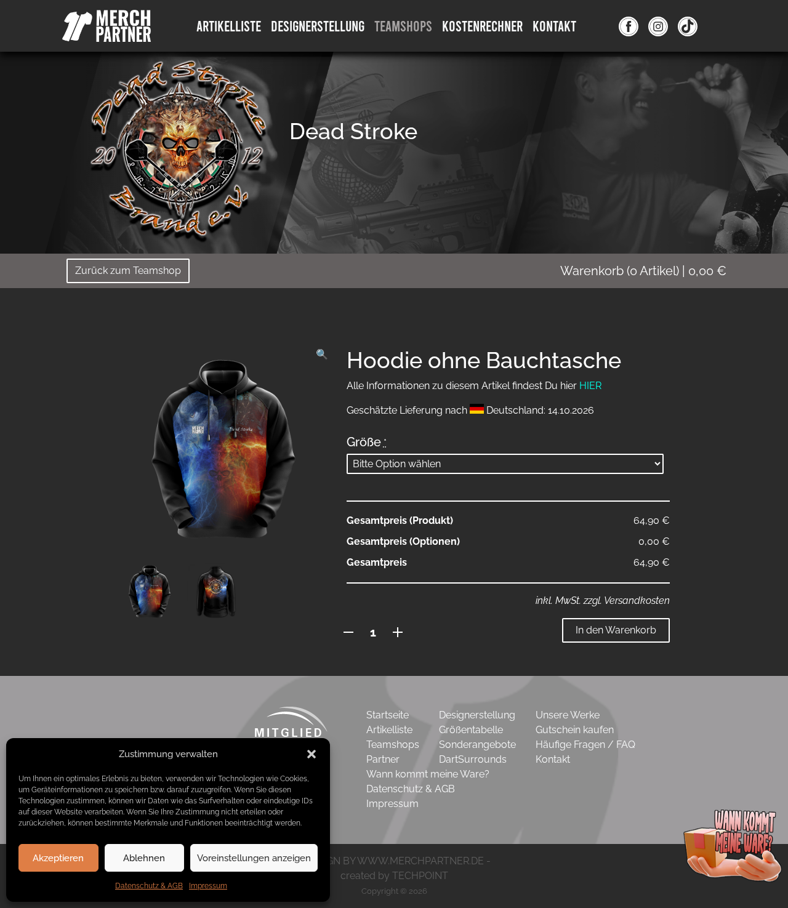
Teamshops (403, 25)
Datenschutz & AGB (149, 886)
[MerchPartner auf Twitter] (687, 26)
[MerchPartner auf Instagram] (658, 26)
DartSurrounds (473, 759)
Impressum (208, 886)
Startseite (387, 715)
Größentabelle (471, 730)
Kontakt (554, 25)
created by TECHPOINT (394, 876)
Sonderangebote (477, 744)
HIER (590, 386)
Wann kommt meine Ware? (427, 774)
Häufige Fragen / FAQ (585, 744)
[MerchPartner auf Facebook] (628, 26)
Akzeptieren (58, 858)
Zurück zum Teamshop (128, 270)
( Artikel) (643, 270)
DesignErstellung (317, 25)
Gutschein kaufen (575, 730)
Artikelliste (228, 25)
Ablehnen (144, 858)
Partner (383, 759)
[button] (311, 754)
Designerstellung (477, 715)
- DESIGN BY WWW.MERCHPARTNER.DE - (394, 861)
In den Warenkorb (616, 630)
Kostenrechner (482, 25)
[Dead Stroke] (178, 150)
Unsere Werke (568, 715)
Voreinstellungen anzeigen (254, 858)
